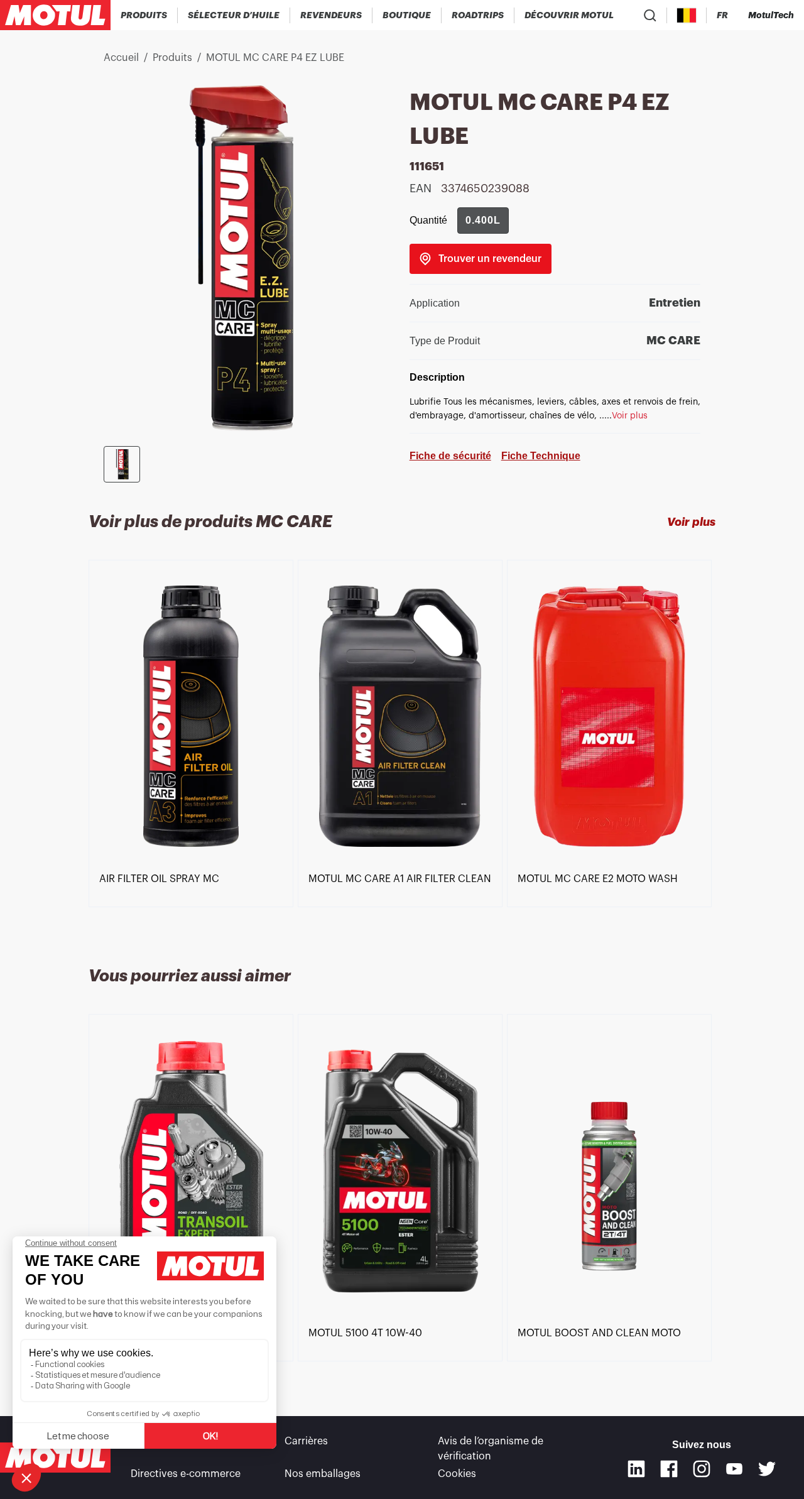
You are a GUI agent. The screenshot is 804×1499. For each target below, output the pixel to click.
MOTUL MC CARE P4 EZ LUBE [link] (275, 58)
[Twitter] (767, 1469)
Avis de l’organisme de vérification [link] (490, 1448)
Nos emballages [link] (323, 1474)
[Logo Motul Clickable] (55, 15)
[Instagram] (701, 1469)
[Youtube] (734, 1469)
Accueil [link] (121, 58)
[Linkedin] (636, 1469)
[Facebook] (669, 1469)
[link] (407, 15)
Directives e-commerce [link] (186, 1474)
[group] (483, 220)
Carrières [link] (306, 1441)
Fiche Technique (540, 455)
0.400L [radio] (483, 220)
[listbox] (402, 748)
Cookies (457, 1474)
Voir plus (691, 522)
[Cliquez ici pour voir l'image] (122, 464)
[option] (193, 716)
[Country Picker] (687, 15)
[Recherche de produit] (650, 15)
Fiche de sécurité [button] (450, 455)
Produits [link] (172, 58)
